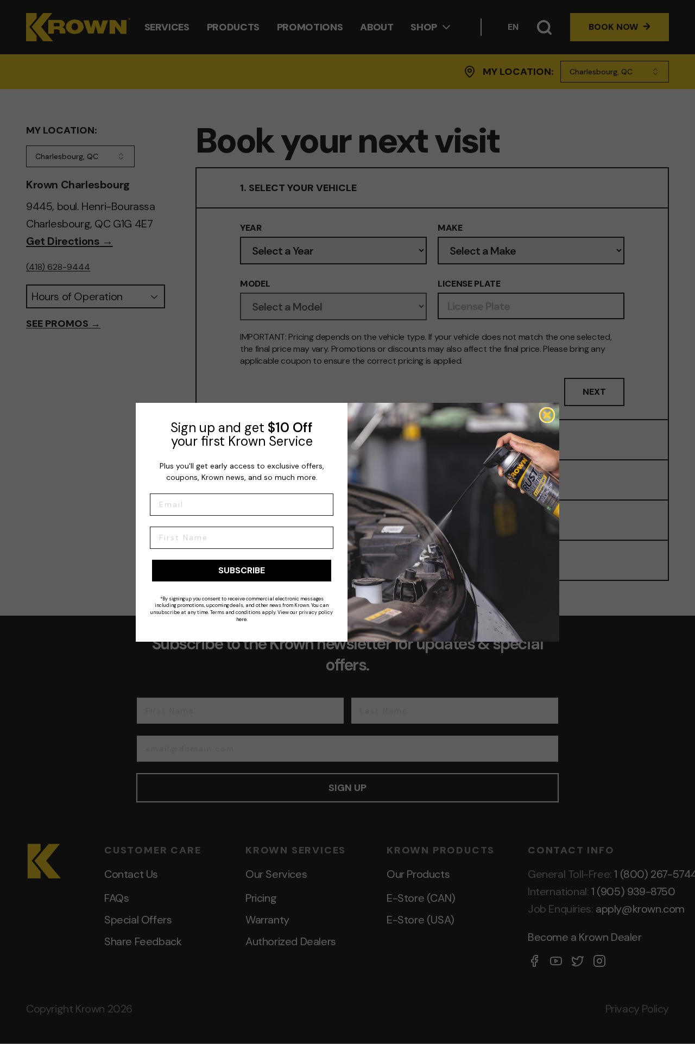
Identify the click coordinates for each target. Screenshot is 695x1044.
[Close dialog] (547, 415)
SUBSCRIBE (241, 570)
